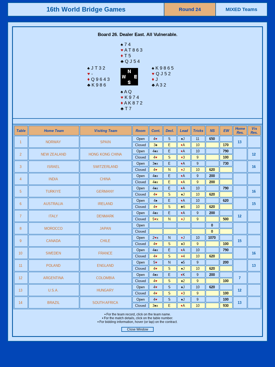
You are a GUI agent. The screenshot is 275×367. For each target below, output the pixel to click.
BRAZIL (53, 303)
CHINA (105, 179)
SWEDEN (53, 253)
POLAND (53, 266)
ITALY (53, 216)
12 (21, 278)
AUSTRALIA (53, 204)
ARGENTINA (53, 278)
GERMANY (105, 191)
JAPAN (105, 228)
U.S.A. (53, 290)
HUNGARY (105, 290)
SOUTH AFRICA (105, 303)
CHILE (105, 241)
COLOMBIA (105, 278)
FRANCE (105, 253)
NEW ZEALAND (53, 154)
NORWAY (53, 142)
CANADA (53, 241)
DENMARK (105, 216)
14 (21, 303)
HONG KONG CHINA (105, 154)
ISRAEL (53, 167)
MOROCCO (53, 228)
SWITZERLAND (105, 167)
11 (21, 266)
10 (21, 253)
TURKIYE (53, 191)
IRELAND (105, 204)
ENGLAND (105, 266)
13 (21, 290)
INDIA (53, 179)
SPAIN (105, 142)
